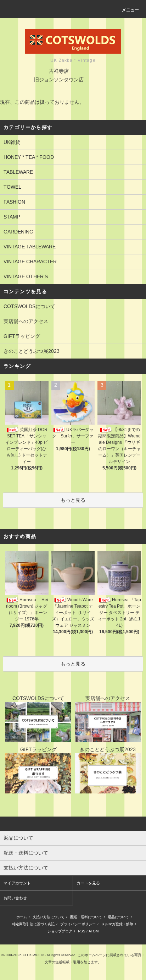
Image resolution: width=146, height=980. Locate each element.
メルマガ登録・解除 (117, 924)
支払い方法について (48, 917)
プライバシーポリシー (78, 924)
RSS (81, 931)
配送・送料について (86, 917)
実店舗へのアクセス (26, 321)
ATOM (94, 931)
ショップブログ (59, 931)
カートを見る (88, 883)
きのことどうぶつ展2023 (32, 351)
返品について (118, 917)
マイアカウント (17, 883)
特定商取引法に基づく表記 (33, 924)
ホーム (21, 917)
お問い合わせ (15, 898)
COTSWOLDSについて (29, 306)
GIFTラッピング (22, 336)
